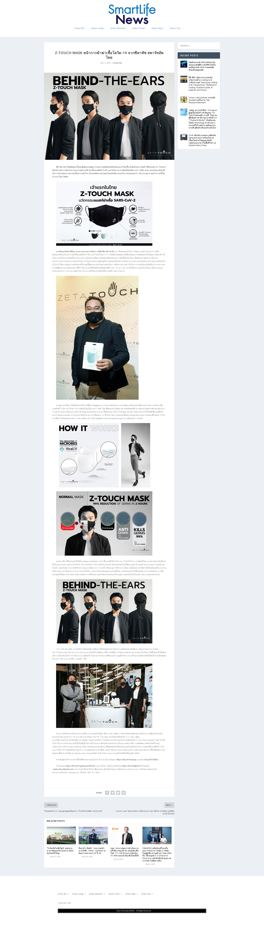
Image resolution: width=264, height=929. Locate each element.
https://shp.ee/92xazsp (126, 759)
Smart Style (157, 28)
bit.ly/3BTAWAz (151, 759)
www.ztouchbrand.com (63, 769)
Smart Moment (117, 28)
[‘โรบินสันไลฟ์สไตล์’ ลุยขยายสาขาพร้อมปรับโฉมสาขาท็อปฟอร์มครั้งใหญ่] (61, 835)
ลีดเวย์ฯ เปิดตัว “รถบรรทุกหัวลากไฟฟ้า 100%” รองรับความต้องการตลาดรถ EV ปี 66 (92, 850)
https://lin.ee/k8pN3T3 (132, 766)
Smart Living (97, 28)
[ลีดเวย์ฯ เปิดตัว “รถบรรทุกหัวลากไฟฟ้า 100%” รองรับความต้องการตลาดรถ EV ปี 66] (93, 835)
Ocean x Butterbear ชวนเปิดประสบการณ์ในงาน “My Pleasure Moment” (202, 100)
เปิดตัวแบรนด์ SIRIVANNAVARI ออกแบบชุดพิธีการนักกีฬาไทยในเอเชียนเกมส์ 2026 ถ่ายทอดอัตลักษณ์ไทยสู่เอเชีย (202, 66)
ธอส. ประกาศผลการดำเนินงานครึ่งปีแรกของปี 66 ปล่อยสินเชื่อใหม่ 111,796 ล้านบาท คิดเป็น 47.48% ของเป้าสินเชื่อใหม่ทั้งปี (125, 852)
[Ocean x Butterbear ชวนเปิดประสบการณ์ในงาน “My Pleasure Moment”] (183, 99)
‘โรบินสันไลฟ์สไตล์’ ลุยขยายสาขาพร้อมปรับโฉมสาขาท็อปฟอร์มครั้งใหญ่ (60, 850)
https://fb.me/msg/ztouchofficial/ (80, 766)
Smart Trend (138, 28)
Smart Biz (79, 28)
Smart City (175, 28)
